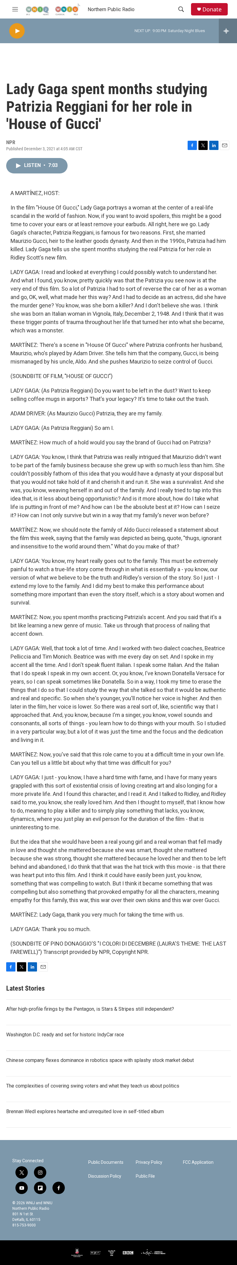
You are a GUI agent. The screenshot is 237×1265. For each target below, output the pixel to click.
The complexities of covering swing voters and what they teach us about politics (92, 1086)
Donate (212, 9)
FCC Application (198, 1162)
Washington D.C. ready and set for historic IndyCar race (65, 1035)
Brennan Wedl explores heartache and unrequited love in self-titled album (85, 1111)
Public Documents (105, 1162)
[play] (17, 31)
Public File (145, 1176)
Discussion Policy (104, 1176)
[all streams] (228, 31)
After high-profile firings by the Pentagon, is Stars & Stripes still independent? (90, 1009)
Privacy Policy (149, 1162)
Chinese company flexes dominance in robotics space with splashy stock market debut (100, 1060)
